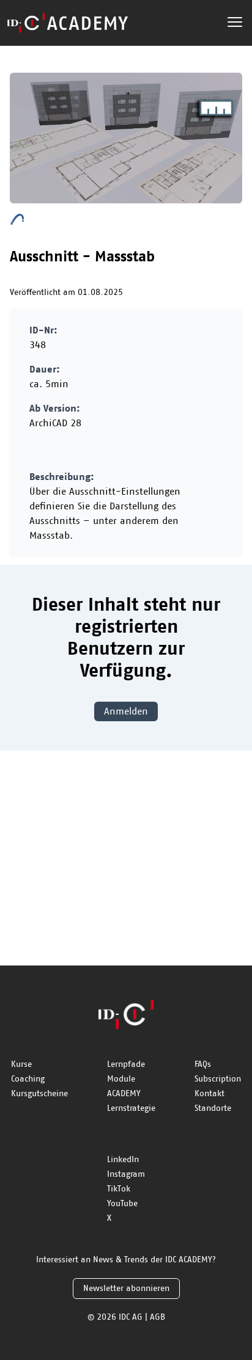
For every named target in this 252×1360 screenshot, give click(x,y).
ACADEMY (124, 1093)
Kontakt (209, 1093)
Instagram (126, 1174)
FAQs (203, 1064)
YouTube (122, 1203)
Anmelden (126, 711)
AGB (157, 1317)
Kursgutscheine (39, 1093)
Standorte (213, 1108)
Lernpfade (126, 1064)
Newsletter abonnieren (126, 1288)
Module (121, 1079)
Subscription (218, 1079)
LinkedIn (123, 1159)
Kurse (21, 1064)
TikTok (118, 1189)
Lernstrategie (131, 1108)
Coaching (28, 1079)
